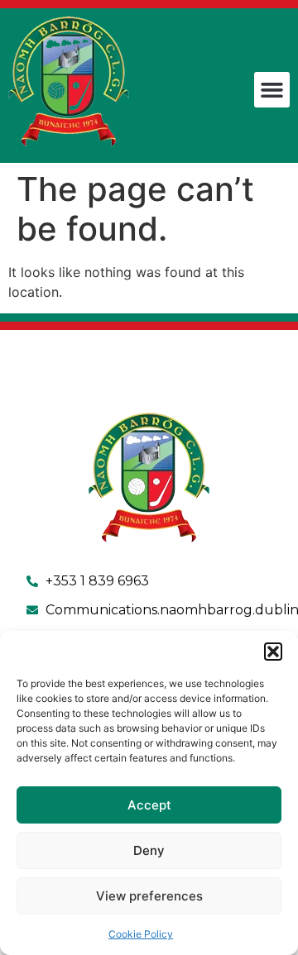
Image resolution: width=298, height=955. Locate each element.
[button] (273, 651)
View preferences (149, 896)
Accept (149, 805)
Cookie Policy (140, 934)
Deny (149, 850)
